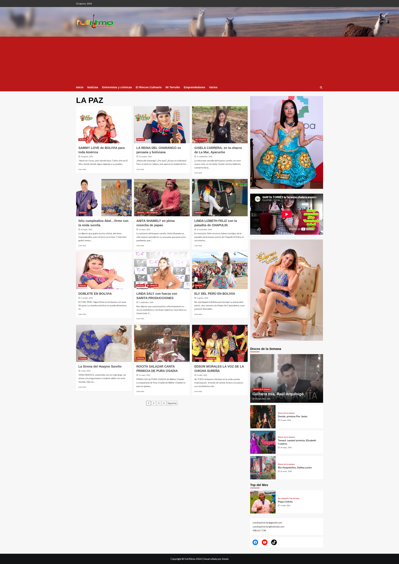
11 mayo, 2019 (144, 375)
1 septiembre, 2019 (146, 302)
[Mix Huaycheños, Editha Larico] (263, 467)
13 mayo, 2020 (144, 229)
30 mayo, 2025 (286, 447)
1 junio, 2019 (85, 371)
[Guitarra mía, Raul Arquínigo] (286, 378)
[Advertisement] (199, 60)
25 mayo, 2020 (86, 229)
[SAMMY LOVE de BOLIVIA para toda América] (104, 124)
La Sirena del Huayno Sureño (100, 366)
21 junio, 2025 (285, 420)
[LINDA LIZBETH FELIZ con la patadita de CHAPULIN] (220, 197)
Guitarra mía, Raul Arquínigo (278, 394)
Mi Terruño (173, 87)
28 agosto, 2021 (87, 156)
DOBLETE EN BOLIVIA (95, 293)
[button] (321, 87)
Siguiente (172, 403)
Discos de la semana (261, 389)
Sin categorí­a (200, 139)
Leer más (82, 169)
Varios (213, 87)
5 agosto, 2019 (202, 298)
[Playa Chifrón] (263, 501)
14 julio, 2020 (285, 505)
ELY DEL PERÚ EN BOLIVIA (214, 293)
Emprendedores (194, 87)
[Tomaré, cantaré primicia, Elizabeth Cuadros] (263, 442)
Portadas (83, 358)
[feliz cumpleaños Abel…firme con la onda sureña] (104, 197)
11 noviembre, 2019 (204, 229)
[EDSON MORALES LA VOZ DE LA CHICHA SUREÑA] (220, 343)
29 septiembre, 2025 (262, 399)
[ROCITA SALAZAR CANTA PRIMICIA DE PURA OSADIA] (162, 343)
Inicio (79, 87)
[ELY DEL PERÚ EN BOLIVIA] (220, 270)
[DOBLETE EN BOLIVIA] (104, 270)
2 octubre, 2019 (87, 298)
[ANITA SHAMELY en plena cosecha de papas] (162, 197)
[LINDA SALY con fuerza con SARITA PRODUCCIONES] (162, 270)
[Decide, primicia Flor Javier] (263, 416)
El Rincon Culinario (149, 87)
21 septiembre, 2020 (204, 156)
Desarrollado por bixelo (216, 558)
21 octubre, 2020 (145, 156)
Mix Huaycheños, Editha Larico (295, 467)
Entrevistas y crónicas (117, 87)
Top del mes (294, 498)
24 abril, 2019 (202, 375)
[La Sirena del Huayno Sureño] (104, 343)
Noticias (92, 87)
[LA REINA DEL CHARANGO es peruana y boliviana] (162, 124)
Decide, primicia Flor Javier (293, 416)
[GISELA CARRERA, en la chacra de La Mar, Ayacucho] (220, 124)
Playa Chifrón (285, 501)
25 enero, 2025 (286, 471)
